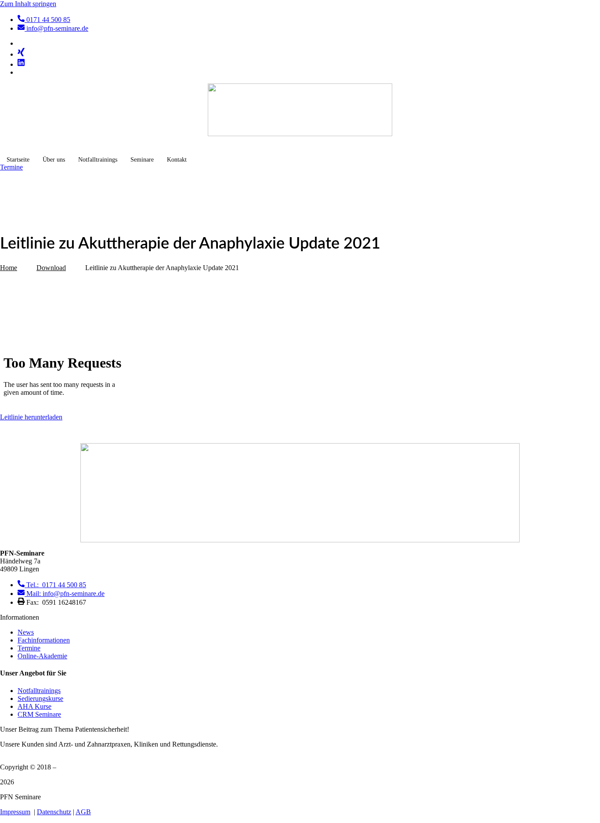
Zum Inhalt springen (28, 3)
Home (8, 267)
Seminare (142, 159)
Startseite (18, 159)
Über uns (54, 159)
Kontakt (177, 159)
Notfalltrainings (97, 159)
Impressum (15, 812)
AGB (83, 812)
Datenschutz (54, 812)
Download (51, 267)
